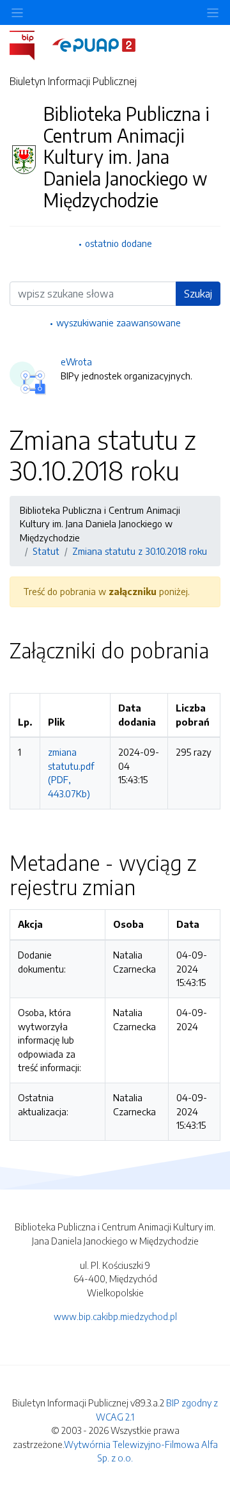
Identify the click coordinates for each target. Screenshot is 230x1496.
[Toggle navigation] (213, 12)
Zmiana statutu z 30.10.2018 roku (139, 551)
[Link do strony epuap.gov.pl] (93, 44)
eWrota (76, 361)
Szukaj (198, 293)
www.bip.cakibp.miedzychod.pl (115, 1316)
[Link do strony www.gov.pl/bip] (30, 44)
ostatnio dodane (118, 243)
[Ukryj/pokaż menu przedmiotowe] (17, 12)
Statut (46, 551)
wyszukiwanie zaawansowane (118, 322)
